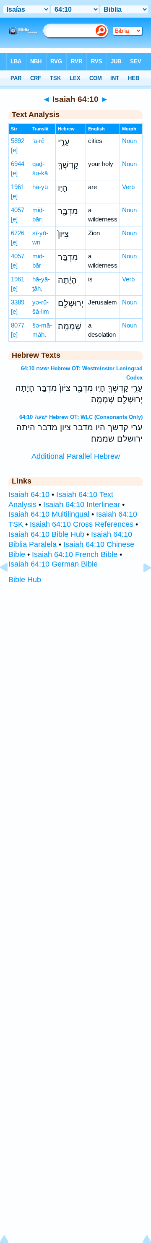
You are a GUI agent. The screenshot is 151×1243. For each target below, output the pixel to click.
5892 (17, 140)
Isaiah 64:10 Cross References (81, 524)
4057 (17, 209)
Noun (129, 140)
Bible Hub (24, 579)
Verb (128, 186)
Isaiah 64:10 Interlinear (81, 504)
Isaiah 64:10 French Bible (74, 554)
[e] (14, 149)
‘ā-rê (38, 140)
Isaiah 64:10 (28, 494)
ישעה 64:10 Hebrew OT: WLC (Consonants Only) (81, 417)
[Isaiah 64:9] (10, 586)
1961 (17, 186)
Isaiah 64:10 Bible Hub (46, 534)
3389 (17, 302)
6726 (17, 233)
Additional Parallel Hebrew (75, 456)
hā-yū (40, 186)
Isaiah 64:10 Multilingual (48, 514)
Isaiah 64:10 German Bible (53, 564)
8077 (17, 325)
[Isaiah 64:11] (140, 586)
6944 (17, 163)
